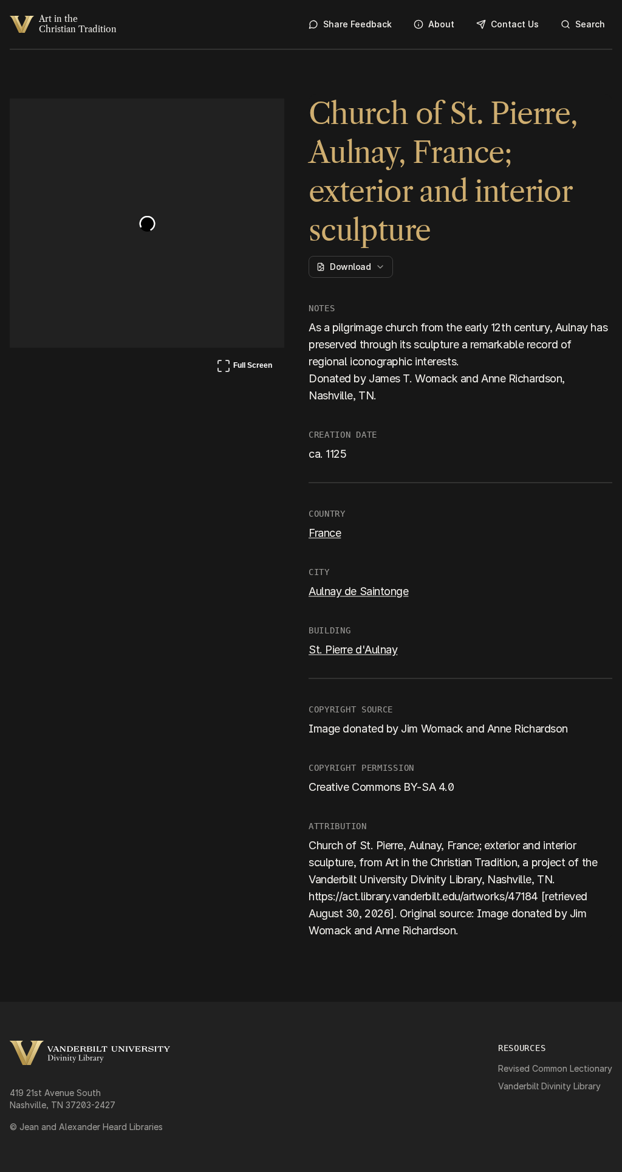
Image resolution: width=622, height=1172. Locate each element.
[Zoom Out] (259, 119)
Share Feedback (357, 24)
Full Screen (244, 367)
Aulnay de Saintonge (358, 591)
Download (350, 266)
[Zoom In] (229, 119)
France (325, 532)
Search (590, 24)
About (441, 24)
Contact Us (515, 24)
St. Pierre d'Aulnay (353, 649)
